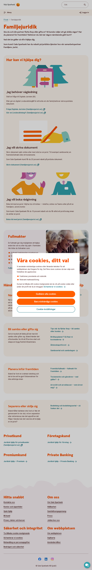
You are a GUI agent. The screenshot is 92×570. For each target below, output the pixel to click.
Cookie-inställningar (46, 309)
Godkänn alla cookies (46, 294)
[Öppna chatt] (87, 565)
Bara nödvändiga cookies (46, 301)
